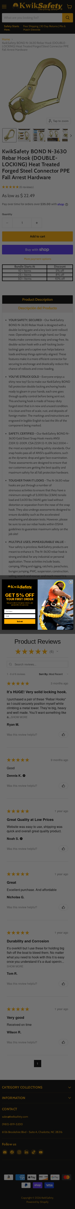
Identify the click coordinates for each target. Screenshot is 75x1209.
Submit (20, 621)
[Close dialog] (71, 582)
